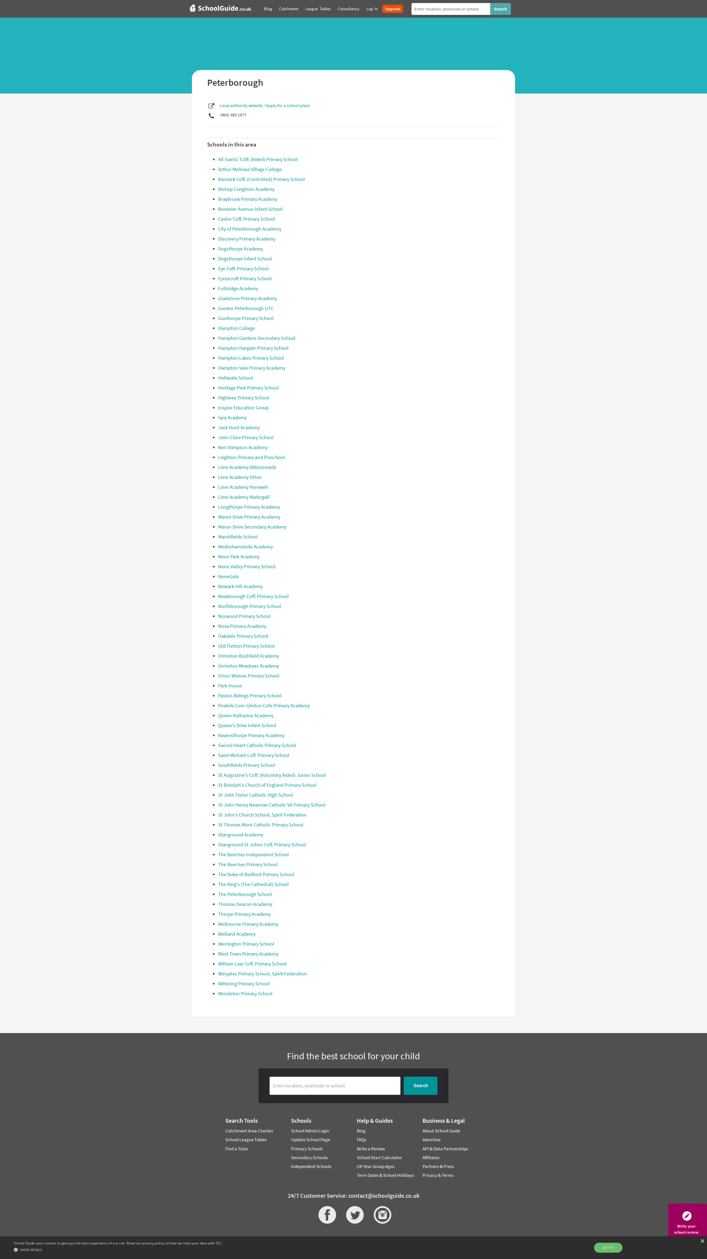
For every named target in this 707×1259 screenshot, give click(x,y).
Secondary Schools (309, 1157)
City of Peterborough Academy (249, 229)
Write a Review (371, 1149)
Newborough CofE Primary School (253, 596)
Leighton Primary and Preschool (251, 457)
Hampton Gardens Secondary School (257, 338)
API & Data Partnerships (445, 1149)
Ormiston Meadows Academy (248, 666)
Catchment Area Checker (249, 1131)
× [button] (702, 1241)
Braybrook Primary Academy (247, 199)
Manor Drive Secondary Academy (252, 527)
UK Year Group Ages (375, 1166)
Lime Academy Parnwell (243, 487)
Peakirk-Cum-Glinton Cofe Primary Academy (264, 705)
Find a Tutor (236, 1149)
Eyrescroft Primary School (245, 278)
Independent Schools (311, 1166)
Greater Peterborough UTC (246, 308)
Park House (230, 685)
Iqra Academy (232, 417)
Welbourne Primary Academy (248, 924)
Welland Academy (236, 934)
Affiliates (431, 1157)
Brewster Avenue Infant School (250, 209)
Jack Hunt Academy (239, 427)
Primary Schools (307, 1149)
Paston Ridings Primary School (250, 695)
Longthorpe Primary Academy (249, 507)
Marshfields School (238, 537)
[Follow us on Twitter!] (353, 1215)
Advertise (431, 1140)
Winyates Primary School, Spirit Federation (262, 973)
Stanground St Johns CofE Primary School (262, 844)
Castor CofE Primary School (246, 219)
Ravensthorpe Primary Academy (251, 735)
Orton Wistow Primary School (248, 676)
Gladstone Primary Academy (247, 298)
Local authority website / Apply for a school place (265, 105)
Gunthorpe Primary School (246, 318)
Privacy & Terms (438, 1175)
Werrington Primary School (246, 944)
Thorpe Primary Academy (244, 914)
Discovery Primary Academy (246, 239)
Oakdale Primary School (243, 636)
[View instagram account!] (381, 1215)
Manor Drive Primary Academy (249, 517)
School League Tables (246, 1140)
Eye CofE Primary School (243, 268)
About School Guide (441, 1131)
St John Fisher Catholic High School (255, 795)
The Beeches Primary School (248, 864)
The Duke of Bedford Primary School (256, 874)
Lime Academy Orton (240, 477)
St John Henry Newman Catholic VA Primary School (271, 805)
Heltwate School (235, 378)
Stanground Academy (240, 834)
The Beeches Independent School (253, 854)
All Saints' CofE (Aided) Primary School (258, 159)
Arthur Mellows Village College (250, 169)
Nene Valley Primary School (247, 566)
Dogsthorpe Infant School (245, 258)
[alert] (353, 1247)
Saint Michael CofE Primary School (253, 755)
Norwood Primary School (244, 616)
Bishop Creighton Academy (246, 189)
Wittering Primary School (244, 983)
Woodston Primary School (245, 993)
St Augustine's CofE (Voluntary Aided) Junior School (272, 775)
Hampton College (236, 328)
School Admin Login (310, 1131)
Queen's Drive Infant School (247, 725)
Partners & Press (438, 1166)
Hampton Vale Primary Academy (251, 368)
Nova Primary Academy (242, 626)
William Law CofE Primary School (252, 964)
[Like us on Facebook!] (325, 1215)
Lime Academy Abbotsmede (247, 467)
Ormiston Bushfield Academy (248, 656)
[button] (118, 1249)
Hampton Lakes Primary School (251, 358)
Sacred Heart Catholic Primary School (257, 745)
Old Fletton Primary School (246, 646)
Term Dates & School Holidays (385, 1175)
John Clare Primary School (246, 437)
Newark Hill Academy (240, 586)
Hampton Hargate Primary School (253, 348)
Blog (361, 1131)
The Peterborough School (245, 894)
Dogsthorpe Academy (240, 249)
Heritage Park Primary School (248, 388)
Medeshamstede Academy (245, 546)
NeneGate (228, 576)
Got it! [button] (608, 1247)
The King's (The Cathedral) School (253, 884)
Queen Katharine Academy (245, 715)
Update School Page (310, 1140)
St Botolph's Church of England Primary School (267, 785)
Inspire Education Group (243, 407)
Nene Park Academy (239, 556)
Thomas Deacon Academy (245, 904)
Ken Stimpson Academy (243, 447)
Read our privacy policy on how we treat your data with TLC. (175, 1243)
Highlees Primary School (243, 397)
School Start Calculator (379, 1157)
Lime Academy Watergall (244, 497)
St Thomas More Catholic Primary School (261, 824)
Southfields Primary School (246, 765)
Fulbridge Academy (238, 288)
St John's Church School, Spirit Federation (262, 815)
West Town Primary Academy (248, 954)
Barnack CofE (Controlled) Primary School (261, 179)
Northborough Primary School (249, 606)
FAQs (361, 1140)
